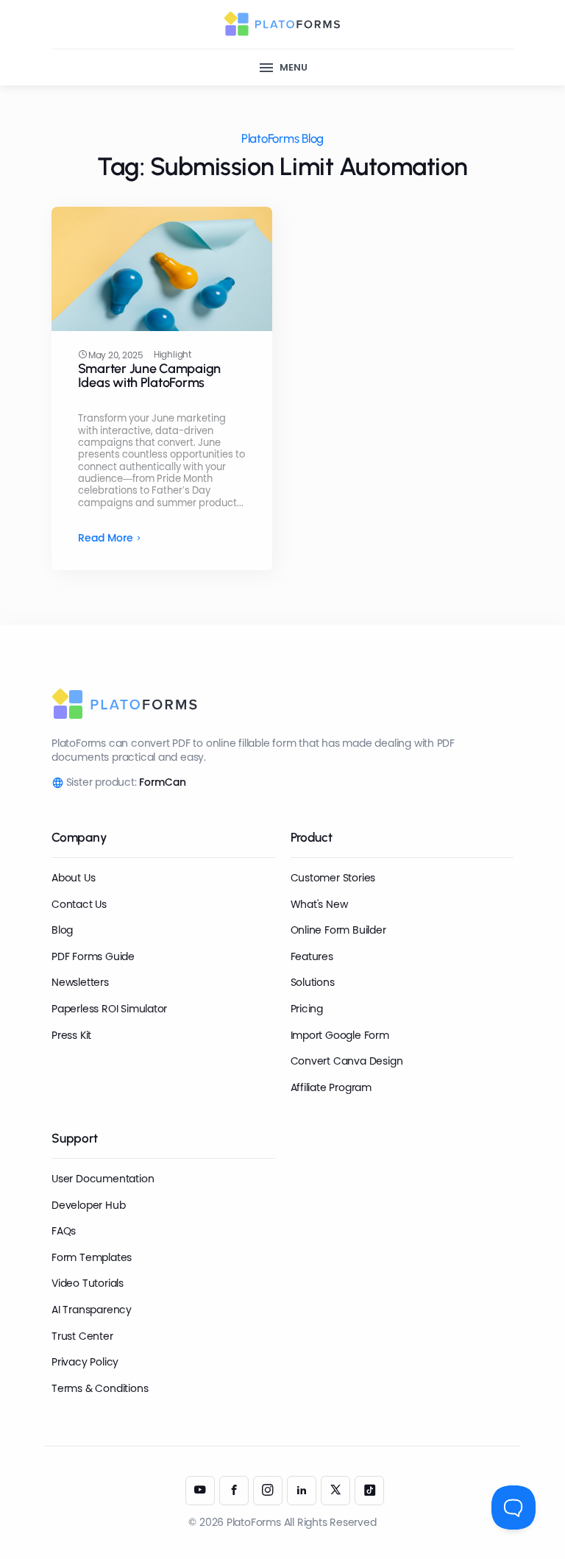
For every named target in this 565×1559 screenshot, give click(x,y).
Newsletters (80, 982)
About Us (73, 877)
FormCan (162, 782)
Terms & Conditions (99, 1388)
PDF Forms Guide (93, 956)
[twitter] (335, 1490)
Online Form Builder (338, 930)
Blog (62, 930)
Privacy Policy (84, 1361)
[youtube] (200, 1490)
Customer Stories (333, 877)
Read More (105, 538)
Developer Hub (88, 1205)
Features (312, 956)
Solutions (313, 982)
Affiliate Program (331, 1087)
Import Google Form (340, 1035)
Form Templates (91, 1257)
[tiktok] (369, 1490)
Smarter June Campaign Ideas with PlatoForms (149, 376)
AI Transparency (91, 1309)
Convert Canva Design (347, 1061)
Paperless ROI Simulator (109, 1008)
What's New (319, 904)
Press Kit (71, 1035)
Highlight (172, 355)
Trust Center (82, 1336)
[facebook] (234, 1490)
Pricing (307, 1008)
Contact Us (79, 904)
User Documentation (102, 1178)
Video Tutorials (87, 1283)
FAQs (63, 1231)
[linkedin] (301, 1490)
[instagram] (267, 1490)
